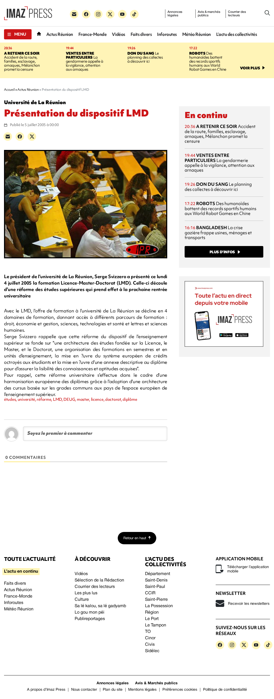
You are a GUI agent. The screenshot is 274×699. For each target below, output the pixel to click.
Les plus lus (86, 593)
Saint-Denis (156, 580)
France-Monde (92, 34)
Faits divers (141, 34)
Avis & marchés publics (209, 13)
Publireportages (90, 619)
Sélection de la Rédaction (99, 580)
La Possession (159, 606)
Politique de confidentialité (225, 690)
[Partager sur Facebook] (20, 136)
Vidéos (118, 34)
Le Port (152, 619)
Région (152, 612)
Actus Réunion (59, 34)
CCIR (150, 593)
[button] (18, 34)
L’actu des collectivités (236, 34)
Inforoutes (167, 34)
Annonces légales (175, 13)
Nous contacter (84, 690)
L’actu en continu (21, 571)
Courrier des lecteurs (237, 13)
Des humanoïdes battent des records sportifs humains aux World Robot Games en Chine (207, 61)
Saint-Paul (155, 587)
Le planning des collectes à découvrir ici (145, 57)
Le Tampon (155, 625)
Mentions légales (142, 690)
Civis (150, 645)
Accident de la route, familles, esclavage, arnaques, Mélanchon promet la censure (22, 61)
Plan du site (112, 690)
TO (148, 632)
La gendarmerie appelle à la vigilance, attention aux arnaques (84, 61)
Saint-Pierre (156, 600)
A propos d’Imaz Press (46, 690)
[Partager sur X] (32, 136)
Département (157, 574)
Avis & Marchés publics (156, 683)
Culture (82, 600)
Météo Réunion (196, 34)
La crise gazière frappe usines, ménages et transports (218, 232)
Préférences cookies (179, 690)
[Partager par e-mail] (7, 136)
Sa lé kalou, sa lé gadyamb (100, 606)
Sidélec (152, 651)
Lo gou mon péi (89, 612)
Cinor (150, 638)
